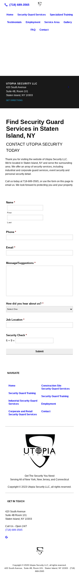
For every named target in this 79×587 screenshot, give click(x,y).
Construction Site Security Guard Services (55, 387)
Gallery (68, 22)
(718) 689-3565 (13, 529)
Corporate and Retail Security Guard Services (23, 413)
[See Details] (68, 87)
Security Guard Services (31, 14)
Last (9, 222)
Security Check (16, 335)
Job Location (15, 319)
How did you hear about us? (24, 303)
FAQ (33, 29)
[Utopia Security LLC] (39, 4)
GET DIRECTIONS (14, 100)
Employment (33, 22)
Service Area (52, 22)
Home (9, 14)
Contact (44, 29)
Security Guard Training (22, 393)
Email (10, 247)
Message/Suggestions (20, 263)
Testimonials (14, 22)
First (9, 213)
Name (10, 202)
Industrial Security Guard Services (23, 402)
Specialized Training (61, 14)
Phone (11, 232)
